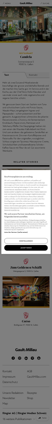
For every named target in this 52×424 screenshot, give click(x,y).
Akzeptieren (26, 248)
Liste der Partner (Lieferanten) (16, 232)
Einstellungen (26, 241)
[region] (26, 212)
